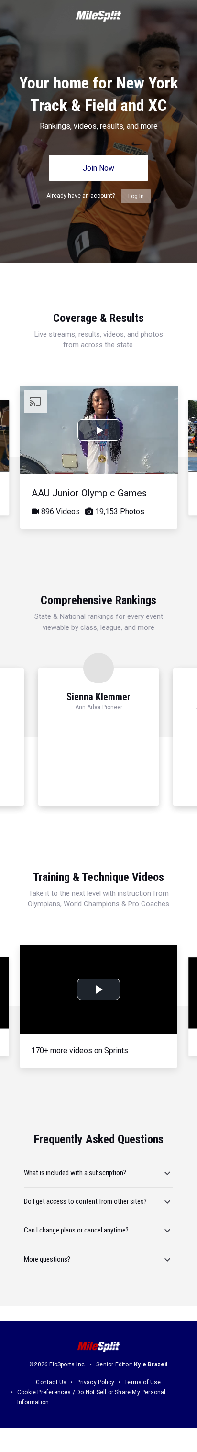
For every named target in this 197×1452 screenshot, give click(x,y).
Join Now (98, 168)
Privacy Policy (95, 1382)
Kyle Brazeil (150, 1364)
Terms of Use (142, 1382)
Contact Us (51, 1382)
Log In (136, 196)
